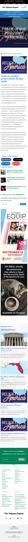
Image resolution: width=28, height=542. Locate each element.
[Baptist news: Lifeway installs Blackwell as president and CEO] (3, 172)
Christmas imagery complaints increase (13, 433)
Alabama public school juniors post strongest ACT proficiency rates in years (16, 179)
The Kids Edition (17, 11)
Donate (3, 473)
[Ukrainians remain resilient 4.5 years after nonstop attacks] (3, 188)
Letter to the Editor (5, 498)
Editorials (17, 473)
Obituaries (17, 478)
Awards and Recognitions (7, 478)
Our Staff (3, 476)
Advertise (4, 483)
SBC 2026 (9, 11)
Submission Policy (5, 506)
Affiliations (4, 479)
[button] (25, 7)
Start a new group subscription (18, 500)
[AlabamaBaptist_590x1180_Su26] (14, 235)
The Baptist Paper (19, 1)
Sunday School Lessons (19, 471)
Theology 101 (17, 479)
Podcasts (17, 476)
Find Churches (5, 486)
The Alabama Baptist (9, 1)
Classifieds (21, 14)
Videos (16, 483)
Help (19, 532)
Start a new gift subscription (20, 498)
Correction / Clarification (7, 504)
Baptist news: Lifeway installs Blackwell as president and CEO (15, 171)
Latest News (7, 14)
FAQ (21, 532)
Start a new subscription (19, 494)
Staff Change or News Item (7, 496)
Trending (14, 14)
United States (18, 53)
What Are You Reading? (6, 501)
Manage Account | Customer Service (20, 509)
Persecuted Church (18, 481)
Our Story (4, 474)
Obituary (3, 503)
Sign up (23, 204)
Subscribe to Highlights (19, 506)
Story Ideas (4, 494)
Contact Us (4, 471)
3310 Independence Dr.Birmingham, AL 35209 (14, 528)
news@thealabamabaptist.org (14, 537)
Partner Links (4, 481)
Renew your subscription (20, 496)
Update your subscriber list (20, 504)
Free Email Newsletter (14, 16)
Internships (4, 484)
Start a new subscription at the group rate (20, 503)
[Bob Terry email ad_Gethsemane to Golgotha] (14, 290)
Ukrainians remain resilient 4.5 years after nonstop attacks (16, 187)
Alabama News (18, 474)
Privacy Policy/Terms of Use (11, 532)
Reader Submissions (6, 499)
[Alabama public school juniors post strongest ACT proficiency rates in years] (3, 180)
